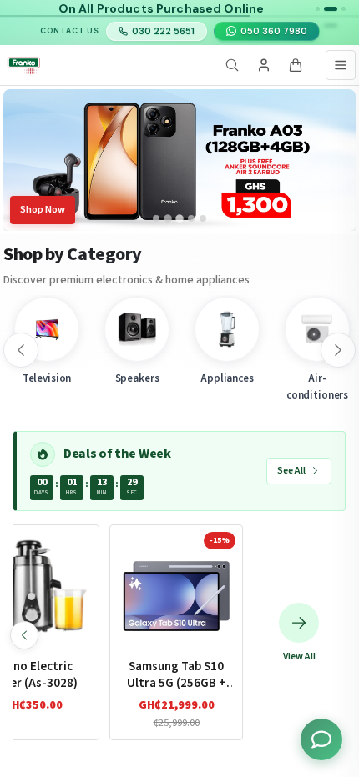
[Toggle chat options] (321, 739)
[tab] (156, 218)
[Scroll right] (338, 350)
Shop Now (42, 210)
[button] (318, 9)
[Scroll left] (20, 350)
